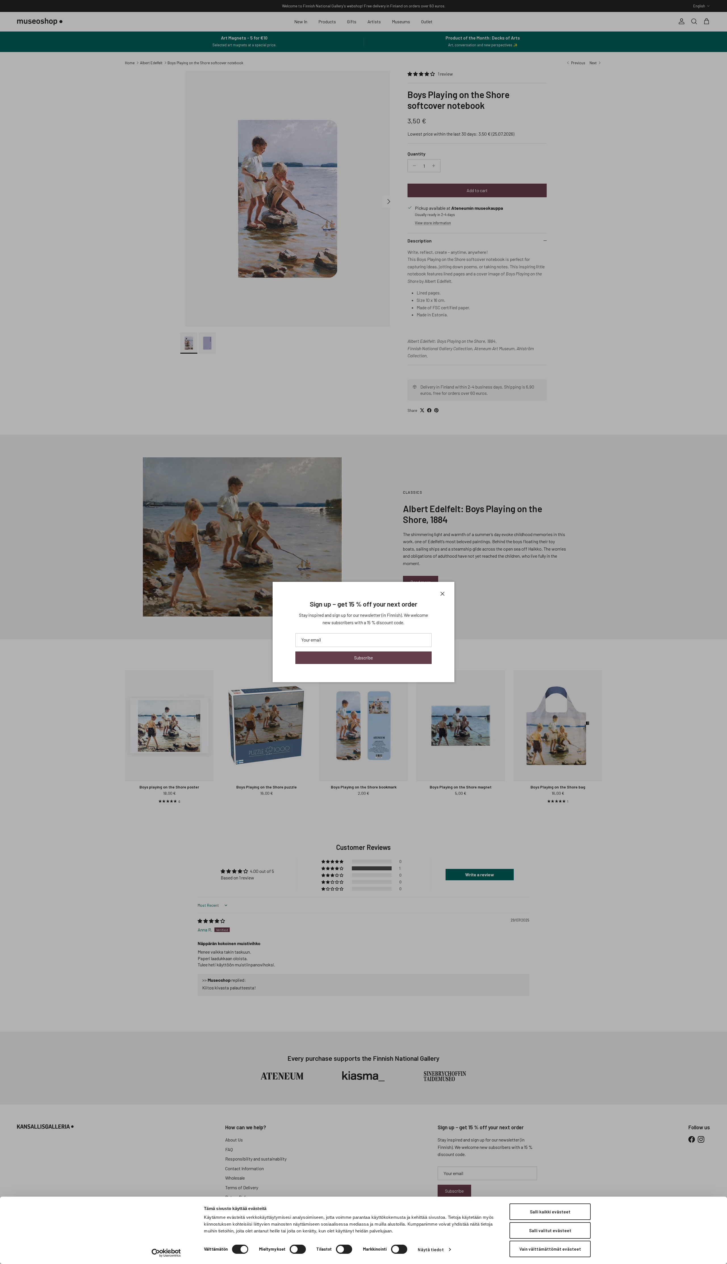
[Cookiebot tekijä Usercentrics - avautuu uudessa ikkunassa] (166, 1253)
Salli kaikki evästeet (550, 1211)
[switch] (298, 1249)
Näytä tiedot (431, 1249)
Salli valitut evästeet (550, 1230)
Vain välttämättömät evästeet (550, 1248)
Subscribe (363, 657)
